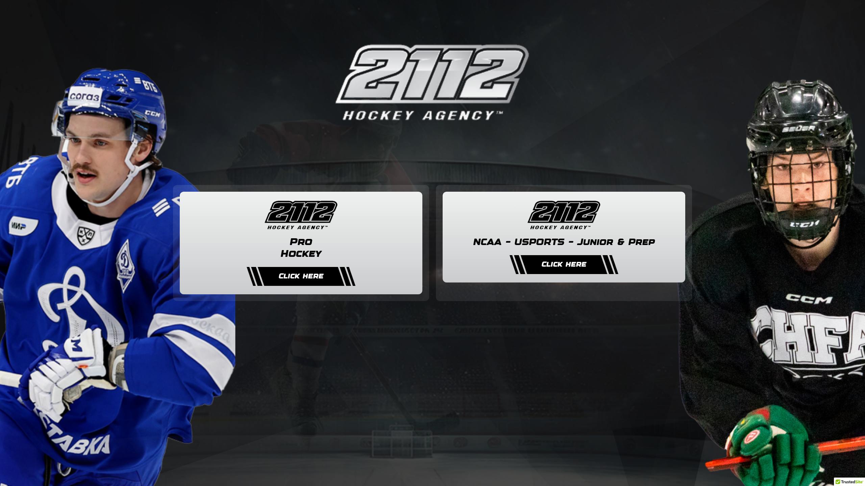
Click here (301, 276)
